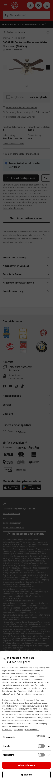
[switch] (41, 746)
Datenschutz (7, 729)
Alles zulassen (26, 765)
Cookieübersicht (32, 729)
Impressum (18, 729)
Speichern (26, 774)
